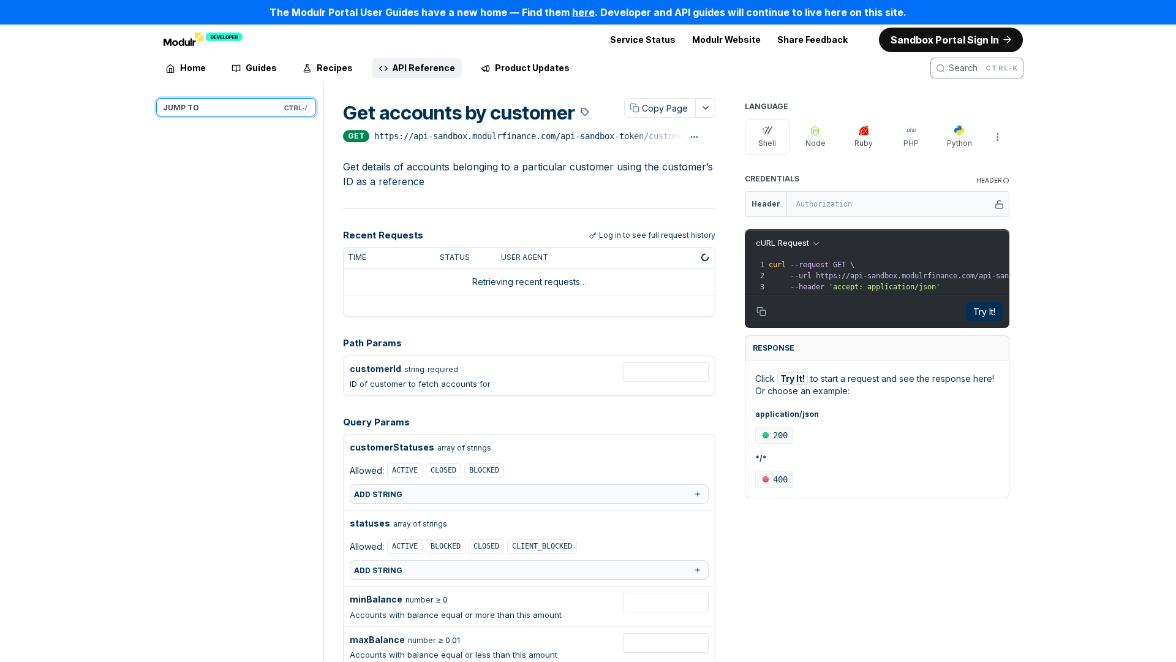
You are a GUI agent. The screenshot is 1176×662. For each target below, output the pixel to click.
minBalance (376, 599)
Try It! (984, 311)
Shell (767, 143)
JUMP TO (235, 107)
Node (815, 143)
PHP (911, 143)
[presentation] (957, 275)
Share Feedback (812, 39)
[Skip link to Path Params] (334, 343)
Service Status (643, 39)
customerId (375, 368)
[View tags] (585, 113)
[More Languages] (997, 136)
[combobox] (666, 372)
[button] (992, 180)
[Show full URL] (694, 137)
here (583, 12)
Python (959, 143)
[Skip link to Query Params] (334, 422)
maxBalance (377, 639)
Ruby (863, 143)
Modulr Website (726, 39)
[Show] (999, 204)
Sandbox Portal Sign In (945, 40)
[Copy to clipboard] (710, 137)
